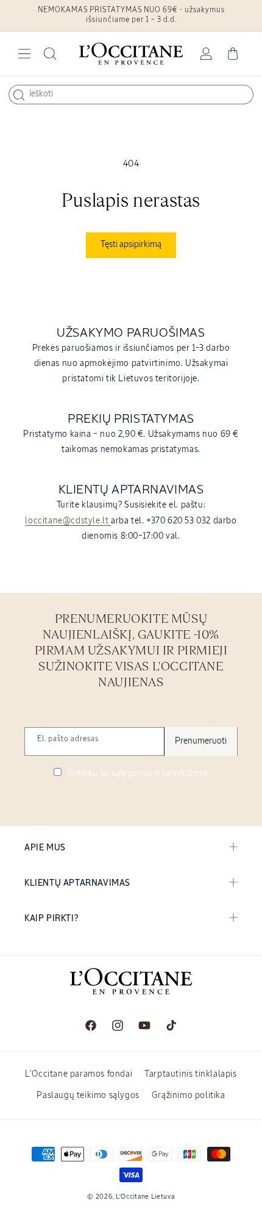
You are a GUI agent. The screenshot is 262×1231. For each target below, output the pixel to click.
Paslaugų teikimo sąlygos (88, 1095)
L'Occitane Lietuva (145, 1196)
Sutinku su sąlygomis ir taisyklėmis (136, 773)
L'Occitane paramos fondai (78, 1074)
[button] (24, 54)
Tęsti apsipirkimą (131, 244)
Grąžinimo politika (188, 1095)
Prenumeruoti (201, 741)
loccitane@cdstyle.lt (68, 521)
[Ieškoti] (19, 95)
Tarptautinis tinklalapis (190, 1074)
